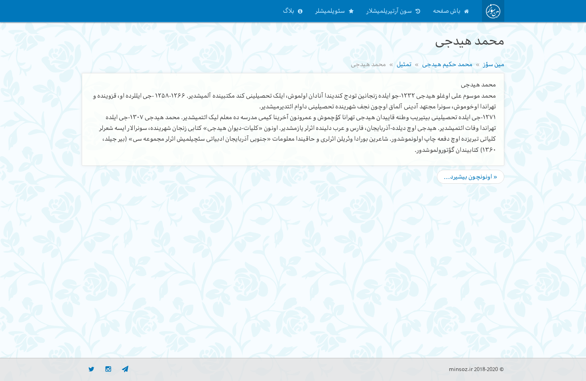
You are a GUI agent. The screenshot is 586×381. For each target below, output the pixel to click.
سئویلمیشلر (330, 11)
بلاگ (288, 11)
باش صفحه (446, 11)
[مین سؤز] (493, 11)
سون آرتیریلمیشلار (389, 11)
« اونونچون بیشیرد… (471, 177)
